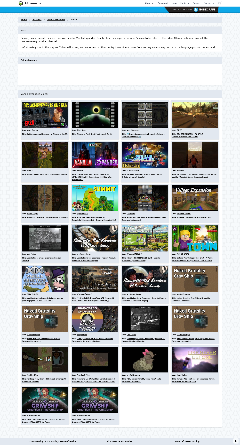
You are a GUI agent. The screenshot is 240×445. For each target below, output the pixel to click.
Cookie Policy (36, 441)
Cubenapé (131, 213)
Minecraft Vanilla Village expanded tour (194, 217)
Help (174, 3)
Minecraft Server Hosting (187, 441)
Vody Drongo (32, 130)
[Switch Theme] (236, 441)
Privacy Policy (52, 441)
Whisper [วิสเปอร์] (134, 254)
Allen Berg (81, 130)
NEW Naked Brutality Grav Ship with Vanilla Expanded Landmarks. (193, 340)
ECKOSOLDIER (133, 170)
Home (24, 19)
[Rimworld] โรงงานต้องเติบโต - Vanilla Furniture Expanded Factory (141, 259)
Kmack (30, 170)
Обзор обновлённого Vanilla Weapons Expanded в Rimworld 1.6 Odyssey (92, 340)
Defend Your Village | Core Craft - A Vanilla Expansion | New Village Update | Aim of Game (192, 259)
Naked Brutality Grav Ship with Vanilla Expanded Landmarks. (191, 299)
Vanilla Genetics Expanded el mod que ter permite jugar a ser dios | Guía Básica (42, 299)
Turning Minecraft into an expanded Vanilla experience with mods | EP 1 (193, 380)
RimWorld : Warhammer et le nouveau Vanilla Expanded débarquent (144, 219)
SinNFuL (80, 170)
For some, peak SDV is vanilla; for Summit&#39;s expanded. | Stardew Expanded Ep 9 (94, 219)
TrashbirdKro (32, 375)
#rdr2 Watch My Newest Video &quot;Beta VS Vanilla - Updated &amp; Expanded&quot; (194, 175)
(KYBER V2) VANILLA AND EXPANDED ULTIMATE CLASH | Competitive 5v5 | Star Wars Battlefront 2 (92, 177)
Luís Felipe (31, 254)
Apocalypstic (82, 213)
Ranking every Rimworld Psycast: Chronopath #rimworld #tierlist (44, 380)
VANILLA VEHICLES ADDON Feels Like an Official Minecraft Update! (142, 175)
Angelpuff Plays (83, 375)
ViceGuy (180, 170)
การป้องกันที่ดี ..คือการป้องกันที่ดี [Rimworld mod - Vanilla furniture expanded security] (93, 299)
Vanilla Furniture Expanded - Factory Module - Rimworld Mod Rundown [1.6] (94, 259)
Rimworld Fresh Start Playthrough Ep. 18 (94, 134)
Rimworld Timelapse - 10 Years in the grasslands (47, 217)
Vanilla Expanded (56, 19)
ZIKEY (179, 130)
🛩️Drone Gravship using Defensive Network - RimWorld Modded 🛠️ (144, 135)
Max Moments (133, 130)
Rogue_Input (32, 213)
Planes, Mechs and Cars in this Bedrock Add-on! (47, 174)
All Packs (36, 19)
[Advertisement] (120, 75)
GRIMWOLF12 (33, 294)
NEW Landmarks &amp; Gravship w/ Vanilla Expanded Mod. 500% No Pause (43, 420)
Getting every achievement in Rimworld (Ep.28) (47, 134)
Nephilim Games (184, 213)
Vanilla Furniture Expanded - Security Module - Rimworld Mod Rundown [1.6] (144, 299)
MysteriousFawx (84, 254)
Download (163, 3)
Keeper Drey (82, 334)
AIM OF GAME (183, 254)
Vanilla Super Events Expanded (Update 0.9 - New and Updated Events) (143, 340)
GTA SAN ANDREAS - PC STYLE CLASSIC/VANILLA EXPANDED (187, 135)
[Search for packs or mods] (220, 3)
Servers (196, 3)
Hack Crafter (182, 375)
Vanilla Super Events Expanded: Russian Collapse (41, 259)
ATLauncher (34, 3)
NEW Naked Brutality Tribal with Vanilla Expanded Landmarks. (141, 380)
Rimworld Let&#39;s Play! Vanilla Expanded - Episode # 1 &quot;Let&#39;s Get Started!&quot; (94, 380)
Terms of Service (68, 441)
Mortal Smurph (183, 294)
